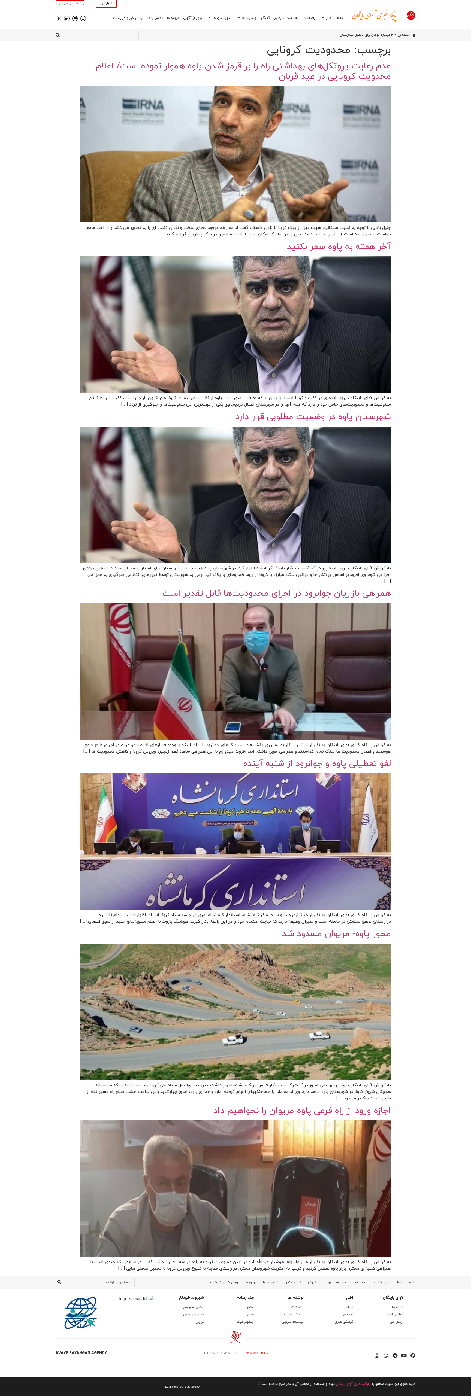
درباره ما (173, 18)
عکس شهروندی (193, 1307)
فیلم (250, 1314)
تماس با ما (155, 18)
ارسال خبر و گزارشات (128, 18)
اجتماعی (347, 1314)
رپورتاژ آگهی (192, 18)
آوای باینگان (393, 1297)
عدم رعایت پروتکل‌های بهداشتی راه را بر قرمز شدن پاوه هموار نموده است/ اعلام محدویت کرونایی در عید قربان (243, 71)
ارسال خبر (396, 1322)
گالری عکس (293, 1282)
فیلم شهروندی (193, 1314)
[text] (128, 1387)
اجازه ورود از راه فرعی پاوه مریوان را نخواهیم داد (302, 1111)
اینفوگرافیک (245, 1322)
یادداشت (309, 18)
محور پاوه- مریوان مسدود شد (336, 934)
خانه (340, 18)
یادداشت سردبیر (286, 18)
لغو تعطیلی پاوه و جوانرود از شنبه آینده (317, 764)
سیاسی (348, 1307)
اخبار (329, 18)
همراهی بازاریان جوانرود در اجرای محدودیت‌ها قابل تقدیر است (276, 593)
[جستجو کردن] (59, 1282)
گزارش (312, 1282)
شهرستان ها (222, 18)
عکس (250, 1307)
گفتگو (265, 18)
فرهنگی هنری (343, 1322)
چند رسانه (249, 18)
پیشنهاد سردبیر (293, 1322)
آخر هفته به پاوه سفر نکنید (339, 247)
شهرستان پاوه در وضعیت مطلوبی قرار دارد (313, 417)
